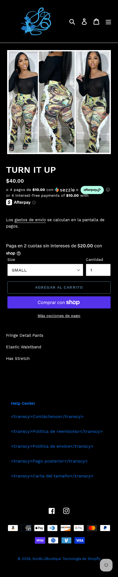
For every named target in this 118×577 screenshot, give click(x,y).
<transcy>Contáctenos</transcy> (47, 416)
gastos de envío (30, 219)
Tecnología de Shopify (81, 559)
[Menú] (108, 21)
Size (11, 259)
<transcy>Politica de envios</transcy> (52, 446)
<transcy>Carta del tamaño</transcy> (52, 475)
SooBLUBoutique (46, 559)
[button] (59, 190)
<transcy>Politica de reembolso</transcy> (57, 431)
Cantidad (94, 259)
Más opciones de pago (59, 315)
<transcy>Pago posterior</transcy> (49, 461)
